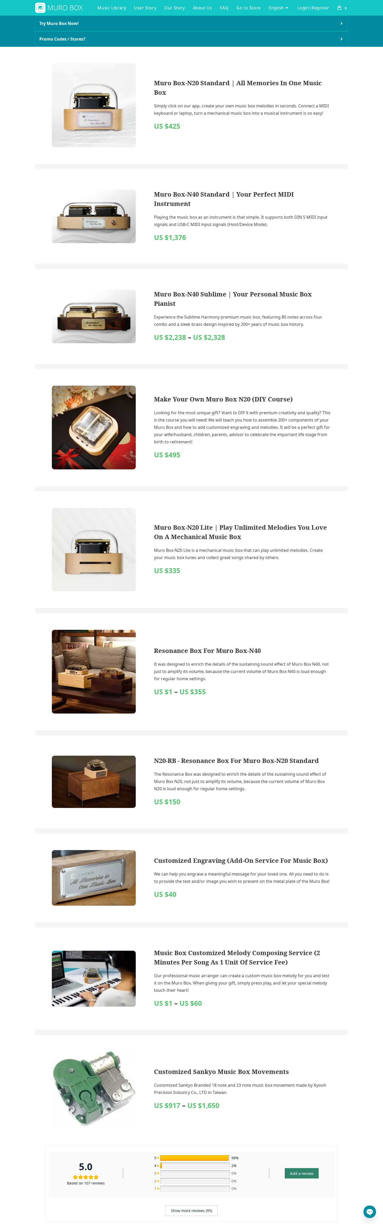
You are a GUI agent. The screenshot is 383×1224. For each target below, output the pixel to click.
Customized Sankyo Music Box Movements (221, 1071)
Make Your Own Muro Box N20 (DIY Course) (223, 399)
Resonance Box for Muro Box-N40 (207, 650)
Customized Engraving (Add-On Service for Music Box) (241, 860)
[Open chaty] (369, 1212)
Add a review (301, 1173)
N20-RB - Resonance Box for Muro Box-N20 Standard (236, 760)
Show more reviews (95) (191, 1210)
